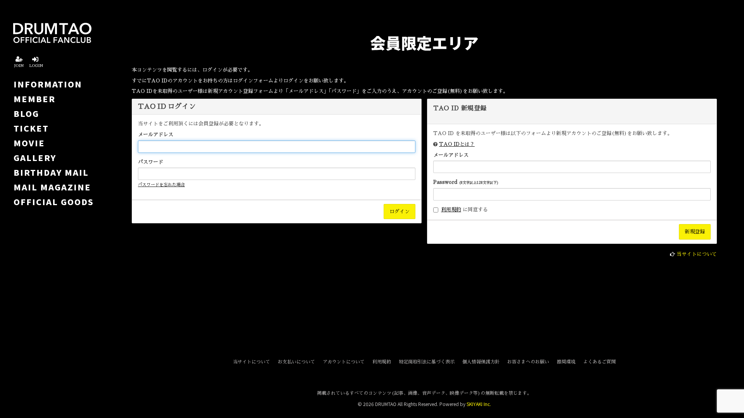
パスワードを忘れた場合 (161, 185)
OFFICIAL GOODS (54, 201)
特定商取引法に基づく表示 (427, 362)
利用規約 (451, 209)
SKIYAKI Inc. (479, 404)
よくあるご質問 (599, 362)
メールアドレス (155, 134)
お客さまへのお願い (528, 362)
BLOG (26, 113)
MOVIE (29, 143)
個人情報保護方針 (480, 362)
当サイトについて (697, 254)
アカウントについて (344, 362)
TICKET (31, 128)
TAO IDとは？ (457, 144)
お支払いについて (296, 362)
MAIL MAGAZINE (52, 187)
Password (466, 182)
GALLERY (35, 157)
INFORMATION (48, 84)
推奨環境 (566, 362)
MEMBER (34, 98)
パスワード (150, 161)
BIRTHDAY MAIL (51, 172)
